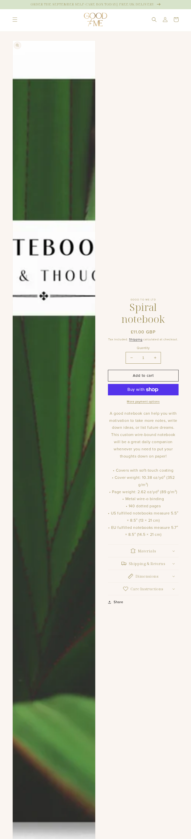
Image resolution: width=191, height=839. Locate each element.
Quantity (143, 348)
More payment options (143, 401)
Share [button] (118, 602)
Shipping (136, 339)
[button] (14, 19)
